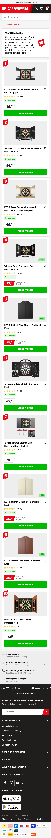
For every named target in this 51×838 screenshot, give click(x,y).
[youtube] (17, 783)
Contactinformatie (10, 726)
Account (7, 760)
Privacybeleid (29, 819)
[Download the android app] (11, 807)
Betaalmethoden (9, 740)
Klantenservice (11, 720)
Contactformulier (9, 745)
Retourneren (7, 735)
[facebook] (5, 783)
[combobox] (27, 17)
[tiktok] (24, 783)
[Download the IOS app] (11, 798)
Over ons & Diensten (13, 752)
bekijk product (25, 113)
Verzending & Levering (11, 731)
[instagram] (11, 783)
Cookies (40, 819)
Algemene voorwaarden (11, 819)
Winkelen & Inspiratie (14, 767)
